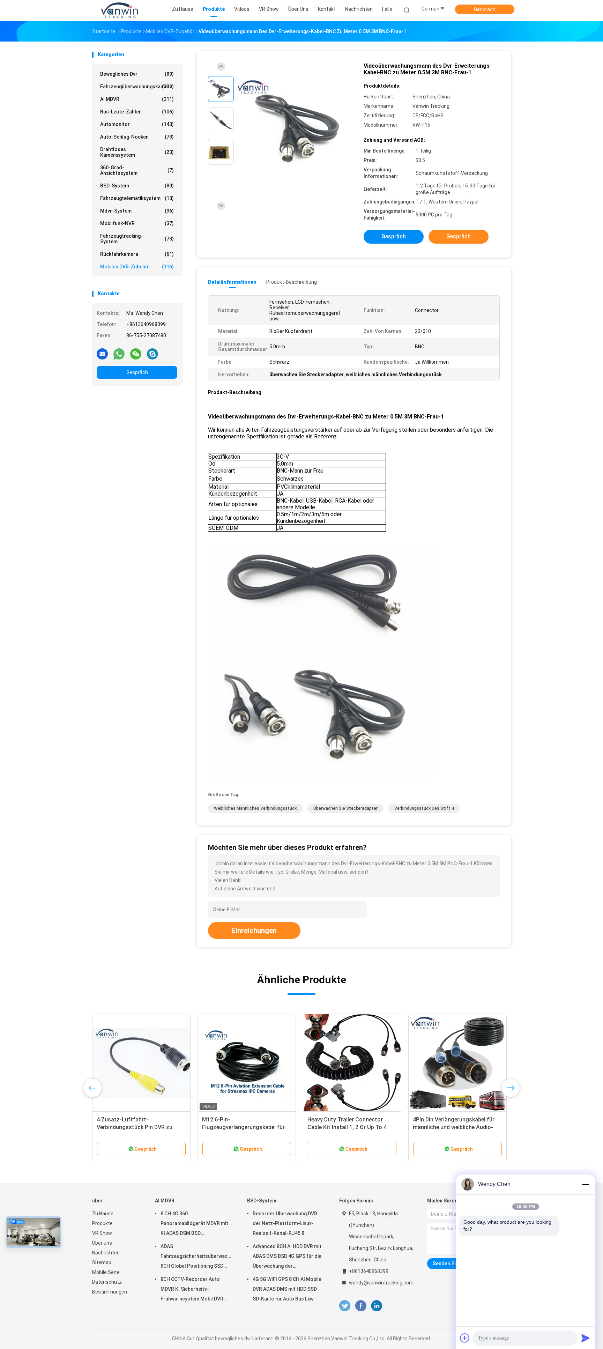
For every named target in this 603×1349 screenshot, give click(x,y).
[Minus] (585, 1184)
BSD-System (137, 185)
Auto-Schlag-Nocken (137, 137)
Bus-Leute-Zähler (137, 111)
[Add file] (465, 1338)
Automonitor (137, 124)
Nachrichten (106, 1252)
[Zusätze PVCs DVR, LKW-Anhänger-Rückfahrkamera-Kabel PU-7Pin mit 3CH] (457, 1063)
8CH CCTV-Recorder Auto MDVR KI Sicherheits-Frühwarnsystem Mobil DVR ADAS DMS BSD (192, 1290)
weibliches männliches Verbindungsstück (255, 808)
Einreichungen (254, 930)
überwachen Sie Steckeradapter (345, 808)
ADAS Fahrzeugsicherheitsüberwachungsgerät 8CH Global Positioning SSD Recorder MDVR (197, 1257)
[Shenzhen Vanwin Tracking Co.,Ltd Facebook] (360, 1306)
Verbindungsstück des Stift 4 (424, 808)
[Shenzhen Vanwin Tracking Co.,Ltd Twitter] (344, 1306)
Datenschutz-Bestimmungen (109, 1287)
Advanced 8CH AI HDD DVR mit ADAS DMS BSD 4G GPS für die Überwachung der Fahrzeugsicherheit (287, 1257)
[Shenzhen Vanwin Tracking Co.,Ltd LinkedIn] (376, 1306)
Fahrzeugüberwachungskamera (137, 86)
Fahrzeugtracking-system (137, 238)
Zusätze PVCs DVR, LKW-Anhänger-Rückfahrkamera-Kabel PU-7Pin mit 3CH (455, 1127)
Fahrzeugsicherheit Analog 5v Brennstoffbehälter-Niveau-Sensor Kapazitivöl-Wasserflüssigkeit (246, 1127)
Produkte (102, 1223)
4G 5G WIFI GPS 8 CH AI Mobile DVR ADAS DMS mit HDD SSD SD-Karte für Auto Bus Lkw (287, 1289)
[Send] (585, 1338)
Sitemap (101, 1262)
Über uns (102, 1243)
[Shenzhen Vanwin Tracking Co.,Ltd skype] (152, 353)
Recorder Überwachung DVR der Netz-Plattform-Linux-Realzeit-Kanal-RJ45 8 (285, 1223)
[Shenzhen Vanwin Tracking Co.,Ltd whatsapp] (119, 353)
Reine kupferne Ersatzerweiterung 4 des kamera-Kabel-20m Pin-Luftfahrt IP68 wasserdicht (140, 1127)
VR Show (102, 1233)
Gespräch (485, 9)
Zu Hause (102, 1213)
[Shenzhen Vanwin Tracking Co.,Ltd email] (102, 353)
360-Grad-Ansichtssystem (137, 170)
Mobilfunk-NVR (137, 223)
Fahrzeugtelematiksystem (137, 198)
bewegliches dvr (137, 74)
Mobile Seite (106, 1272)
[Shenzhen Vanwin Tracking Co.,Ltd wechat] (135, 353)
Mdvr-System (137, 211)
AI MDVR (137, 99)
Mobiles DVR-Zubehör (137, 266)
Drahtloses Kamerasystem (137, 152)
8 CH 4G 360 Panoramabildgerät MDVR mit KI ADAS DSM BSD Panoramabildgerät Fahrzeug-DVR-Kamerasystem (195, 1224)
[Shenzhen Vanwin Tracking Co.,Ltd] (119, 10)
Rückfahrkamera (137, 254)
